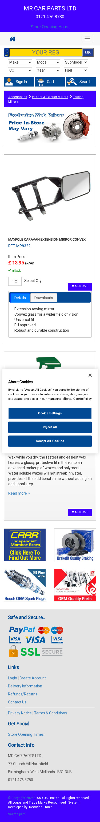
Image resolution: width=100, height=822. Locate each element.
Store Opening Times (26, 734)
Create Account (32, 678)
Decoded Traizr (40, 807)
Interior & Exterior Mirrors (50, 97)
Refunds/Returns (22, 694)
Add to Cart (81, 286)
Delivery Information (25, 686)
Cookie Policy (82, 398)
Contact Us (17, 702)
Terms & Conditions (50, 713)
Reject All (50, 427)
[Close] (90, 375)
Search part (16, 814)
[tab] (20, 297)
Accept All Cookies (50, 441)
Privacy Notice (20, 713)
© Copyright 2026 (21, 798)
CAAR (38, 798)
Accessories (17, 97)
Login (12, 678)
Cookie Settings (50, 413)
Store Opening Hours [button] (50, 26)
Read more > (19, 493)
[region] (49, 411)
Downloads (43, 298)
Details (20, 298)
